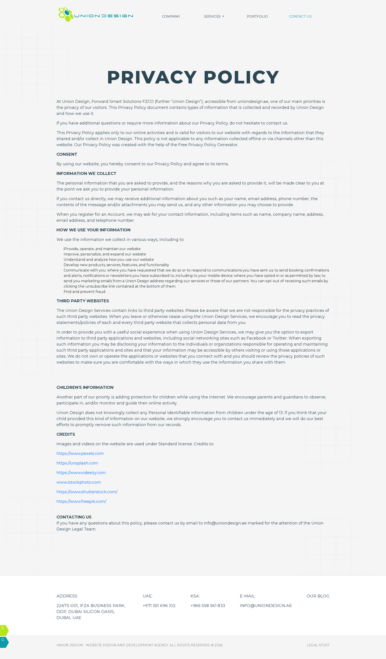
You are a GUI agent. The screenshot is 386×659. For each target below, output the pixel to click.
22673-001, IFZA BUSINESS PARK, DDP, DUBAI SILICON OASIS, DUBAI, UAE (91, 611)
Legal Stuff (318, 645)
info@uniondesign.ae (266, 605)
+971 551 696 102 (159, 605)
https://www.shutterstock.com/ (87, 491)
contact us (300, 16)
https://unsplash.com (77, 463)
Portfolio (257, 16)
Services (213, 16)
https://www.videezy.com (81, 472)
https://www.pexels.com (80, 453)
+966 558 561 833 (208, 605)
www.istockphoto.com (79, 482)
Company (171, 16)
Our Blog (318, 596)
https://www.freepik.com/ (81, 501)
